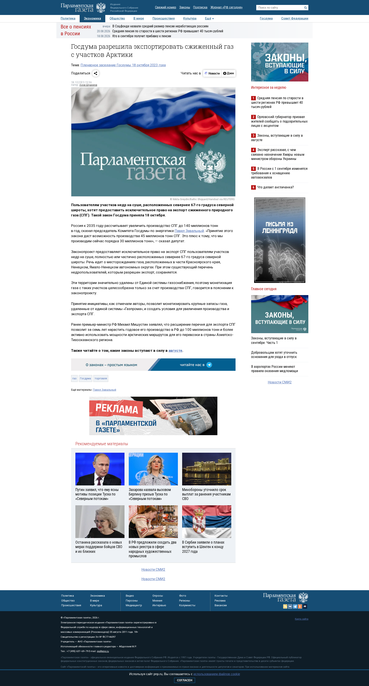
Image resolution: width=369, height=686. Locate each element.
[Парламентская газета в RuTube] (305, 606)
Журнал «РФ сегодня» (227, 7)
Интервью (159, 605)
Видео (130, 595)
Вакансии (221, 605)
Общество (117, 18)
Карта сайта (301, 619)
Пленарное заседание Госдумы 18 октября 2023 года (123, 65)
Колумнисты (187, 605)
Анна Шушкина (88, 84)
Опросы (157, 595)
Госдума (266, 18)
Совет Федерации (294, 18)
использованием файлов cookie (216, 674)
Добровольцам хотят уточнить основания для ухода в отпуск (274, 354)
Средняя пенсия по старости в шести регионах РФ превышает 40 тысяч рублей (160, 31)
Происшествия (163, 18)
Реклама (220, 600)
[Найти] (305, 7)
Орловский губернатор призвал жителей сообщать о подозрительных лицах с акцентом (279, 121)
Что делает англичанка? (275, 187)
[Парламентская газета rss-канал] (285, 606)
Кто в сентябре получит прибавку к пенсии (134, 36)
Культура (189, 18)
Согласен (184, 680)
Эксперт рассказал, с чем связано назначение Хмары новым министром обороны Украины (277, 154)
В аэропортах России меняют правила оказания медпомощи (274, 368)
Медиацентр (134, 605)
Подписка (200, 7)
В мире (138, 18)
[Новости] (212, 73)
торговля (101, 378)
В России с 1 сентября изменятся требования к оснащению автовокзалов (279, 172)
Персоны (132, 600)
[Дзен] (228, 73)
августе (175, 350)
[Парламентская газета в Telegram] (295, 606)
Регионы (184, 600)
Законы (184, 7)
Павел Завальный (189, 231)
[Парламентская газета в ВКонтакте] (290, 606)
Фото (182, 595)
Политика (68, 18)
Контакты (221, 595)
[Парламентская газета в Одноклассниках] (300, 606)
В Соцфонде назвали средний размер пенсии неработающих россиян (155, 26)
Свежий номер (165, 7)
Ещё (208, 18)
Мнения (157, 600)
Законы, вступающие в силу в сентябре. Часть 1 (274, 340)
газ (74, 378)
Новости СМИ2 (153, 570)
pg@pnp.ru (103, 651)
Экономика (92, 18)
